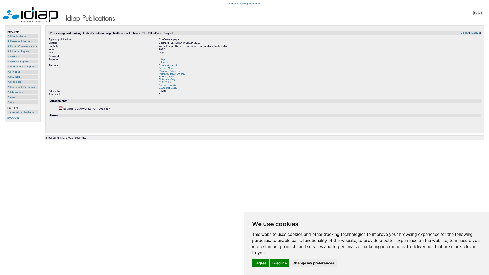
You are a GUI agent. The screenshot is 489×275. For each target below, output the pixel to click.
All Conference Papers (21, 66)
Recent (12, 97)
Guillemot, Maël (168, 87)
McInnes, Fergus (169, 79)
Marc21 (475, 32)
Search (12, 102)
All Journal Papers (18, 51)
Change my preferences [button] (313, 263)
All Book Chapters (18, 61)
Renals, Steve (167, 76)
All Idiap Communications (22, 46)
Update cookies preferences (244, 3)
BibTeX (465, 32)
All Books (13, 56)
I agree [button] (260, 263)
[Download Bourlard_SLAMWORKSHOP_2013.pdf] (61, 108)
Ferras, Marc (166, 68)
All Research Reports (20, 41)
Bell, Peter (165, 82)
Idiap (162, 59)
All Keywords (15, 92)
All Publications (17, 36)
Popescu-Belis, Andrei (172, 73)
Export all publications (21, 112)
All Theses (14, 71)
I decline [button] (279, 263)
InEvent (163, 62)
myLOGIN (13, 117)
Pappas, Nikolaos (169, 71)
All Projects (14, 81)
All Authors (14, 76)
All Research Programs (21, 87)
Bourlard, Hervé (168, 65)
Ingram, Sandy (167, 85)
